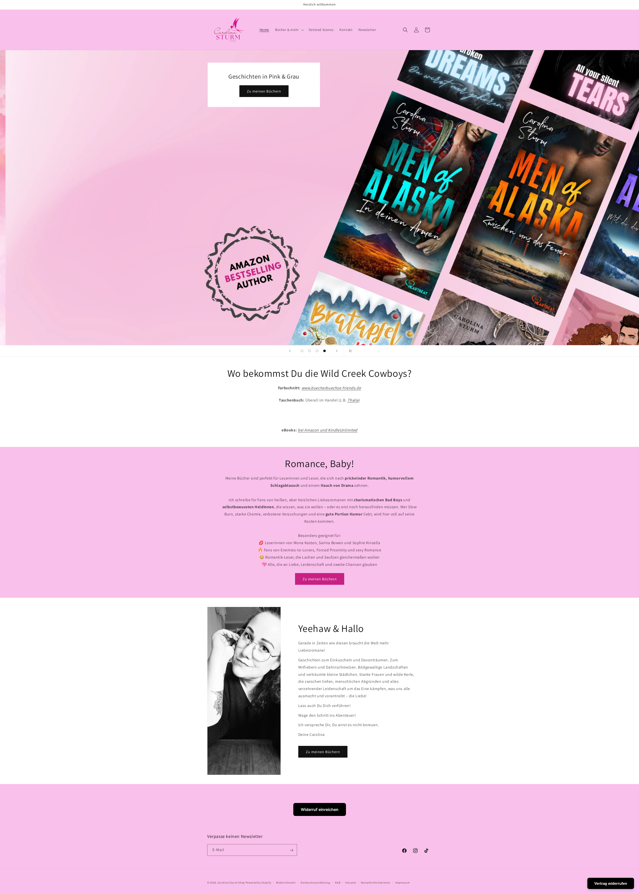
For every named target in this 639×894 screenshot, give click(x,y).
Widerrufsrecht (286, 882)
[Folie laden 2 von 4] (309, 351)
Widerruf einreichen (319, 809)
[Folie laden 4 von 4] (324, 351)
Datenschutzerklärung (315, 882)
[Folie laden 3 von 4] (317, 351)
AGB (337, 882)
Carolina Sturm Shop (231, 882)
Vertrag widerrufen (610, 883)
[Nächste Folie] (336, 350)
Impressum (402, 882)
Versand (350, 882)
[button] (289, 29)
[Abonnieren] (291, 850)
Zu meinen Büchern (341, 91)
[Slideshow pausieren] (349, 350)
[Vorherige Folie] (289, 350)
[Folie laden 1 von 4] (302, 351)
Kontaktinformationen (375, 882)
